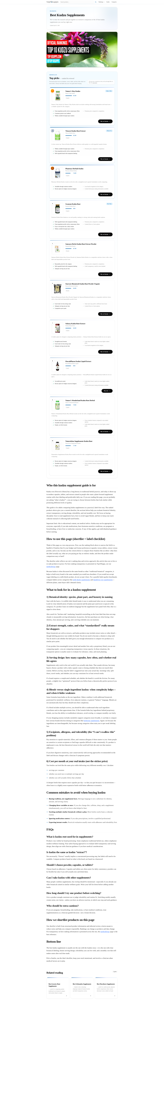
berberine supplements (91, 721)
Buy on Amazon (104, 121)
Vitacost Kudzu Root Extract (75, 131)
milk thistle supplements (81, 580)
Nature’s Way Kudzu (72, 91)
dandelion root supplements (103, 580)
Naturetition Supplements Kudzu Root (78, 441)
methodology (51, 567)
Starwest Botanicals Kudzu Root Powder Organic (82, 284)
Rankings (101, 2)
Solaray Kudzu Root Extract (75, 323)
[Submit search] (96, 2)
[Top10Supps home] (52, 2)
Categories (114, 2)
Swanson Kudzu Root (72, 204)
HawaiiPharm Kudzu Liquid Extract (78, 361)
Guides (108, 2)
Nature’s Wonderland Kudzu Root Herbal (80, 400)
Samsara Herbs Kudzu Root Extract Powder (80, 244)
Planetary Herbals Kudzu (74, 169)
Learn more (94, 82)
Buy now (106, 390)
